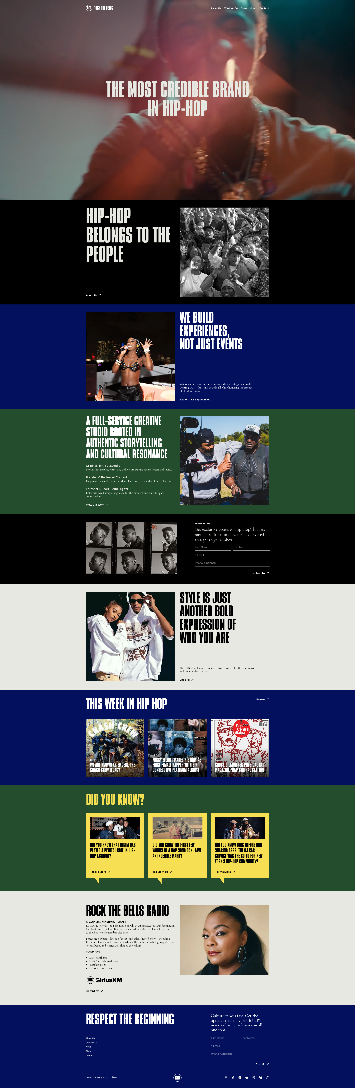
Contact (264, 8)
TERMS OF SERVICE (102, 1077)
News (244, 8)
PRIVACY (89, 1077)
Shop (253, 8)
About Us (216, 8)
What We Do (231, 8)
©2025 (114, 1077)
